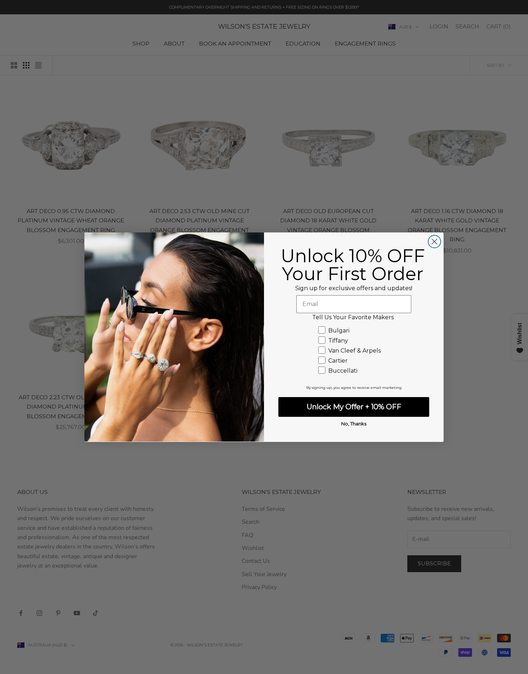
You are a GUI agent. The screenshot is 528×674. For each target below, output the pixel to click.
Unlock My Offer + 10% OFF (354, 406)
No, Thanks (353, 423)
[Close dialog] (434, 241)
